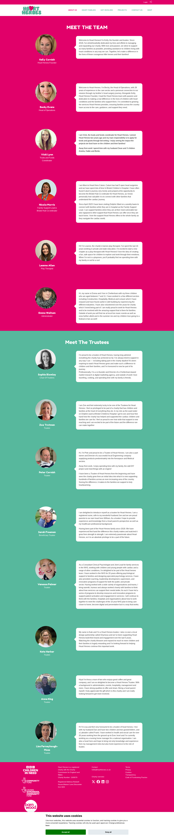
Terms (127, 767)
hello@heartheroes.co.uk (101, 770)
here (47, 826)
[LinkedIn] (102, 782)
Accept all (66, 832)
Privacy (128, 770)
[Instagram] (107, 782)
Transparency (130, 775)
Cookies (128, 772)
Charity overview (98, 777)
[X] (93, 782)
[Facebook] (98, 782)
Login (145, 2)
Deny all (108, 832)
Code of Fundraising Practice (136, 777)
